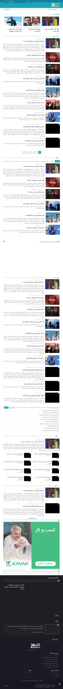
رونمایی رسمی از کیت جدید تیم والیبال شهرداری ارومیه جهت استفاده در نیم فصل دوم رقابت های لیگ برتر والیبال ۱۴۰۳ (25, 627)
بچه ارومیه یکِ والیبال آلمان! (53, 425)
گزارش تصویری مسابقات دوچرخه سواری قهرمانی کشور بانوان (14, 587)
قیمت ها (31, 680)
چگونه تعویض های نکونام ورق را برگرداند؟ (33, 395)
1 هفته (6, 407)
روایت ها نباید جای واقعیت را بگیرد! (36, 55)
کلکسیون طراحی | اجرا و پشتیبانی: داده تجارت (42, 686)
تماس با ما (57, 675)
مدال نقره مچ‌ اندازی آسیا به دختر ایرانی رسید (49, 419)
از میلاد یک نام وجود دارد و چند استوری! (35, 140)
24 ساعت (12, 407)
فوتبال (57, 161)
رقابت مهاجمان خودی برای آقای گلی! (35, 90)
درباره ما (57, 674)
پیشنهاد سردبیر (56, 14)
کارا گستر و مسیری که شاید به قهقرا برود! (34, 78)
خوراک (41, 680)
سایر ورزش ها (45, 161)
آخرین (24, 152)
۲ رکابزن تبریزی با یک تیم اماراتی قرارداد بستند (49, 415)
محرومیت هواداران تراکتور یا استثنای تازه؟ (34, 126)
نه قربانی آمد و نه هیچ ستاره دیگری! (36, 115)
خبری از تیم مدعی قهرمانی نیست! (36, 102)
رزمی (52, 161)
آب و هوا (36, 680)
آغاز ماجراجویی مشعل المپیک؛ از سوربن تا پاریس (41, 9)
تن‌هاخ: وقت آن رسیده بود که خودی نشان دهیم (49, 423)
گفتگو (57, 157)
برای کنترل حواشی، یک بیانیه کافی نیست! (34, 41)
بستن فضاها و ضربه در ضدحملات (36, 66)
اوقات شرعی (24, 680)
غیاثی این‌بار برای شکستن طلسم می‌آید (50, 430)
